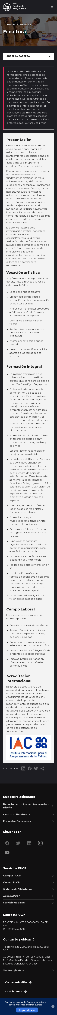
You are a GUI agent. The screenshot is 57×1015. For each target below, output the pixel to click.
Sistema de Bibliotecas (17, 889)
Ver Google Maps (13, 970)
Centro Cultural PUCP (16, 815)
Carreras (10, 25)
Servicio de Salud (14, 903)
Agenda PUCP (11, 896)
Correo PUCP (11, 882)
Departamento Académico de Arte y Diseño (26, 806)
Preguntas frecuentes (17, 821)
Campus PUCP (12, 876)
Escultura (25, 25)
